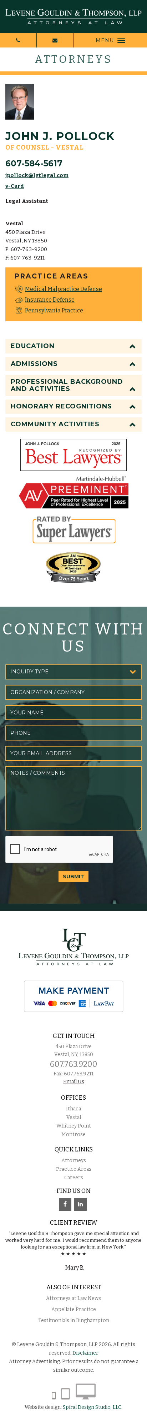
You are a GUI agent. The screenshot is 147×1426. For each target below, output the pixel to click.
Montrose (73, 1134)
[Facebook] (65, 1204)
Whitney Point (73, 1126)
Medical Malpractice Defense (63, 289)
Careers (73, 1178)
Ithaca (73, 1109)
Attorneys (73, 1161)
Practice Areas (73, 1169)
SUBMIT (73, 876)
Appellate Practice (73, 1309)
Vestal (73, 1117)
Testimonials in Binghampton (73, 1320)
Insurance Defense (50, 299)
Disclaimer (85, 1353)
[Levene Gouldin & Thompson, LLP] (73, 16)
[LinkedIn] (80, 1204)
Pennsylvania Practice (54, 310)
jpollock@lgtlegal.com (37, 175)
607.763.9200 (73, 1064)
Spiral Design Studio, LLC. (92, 1407)
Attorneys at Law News (73, 1298)
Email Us (73, 1082)
